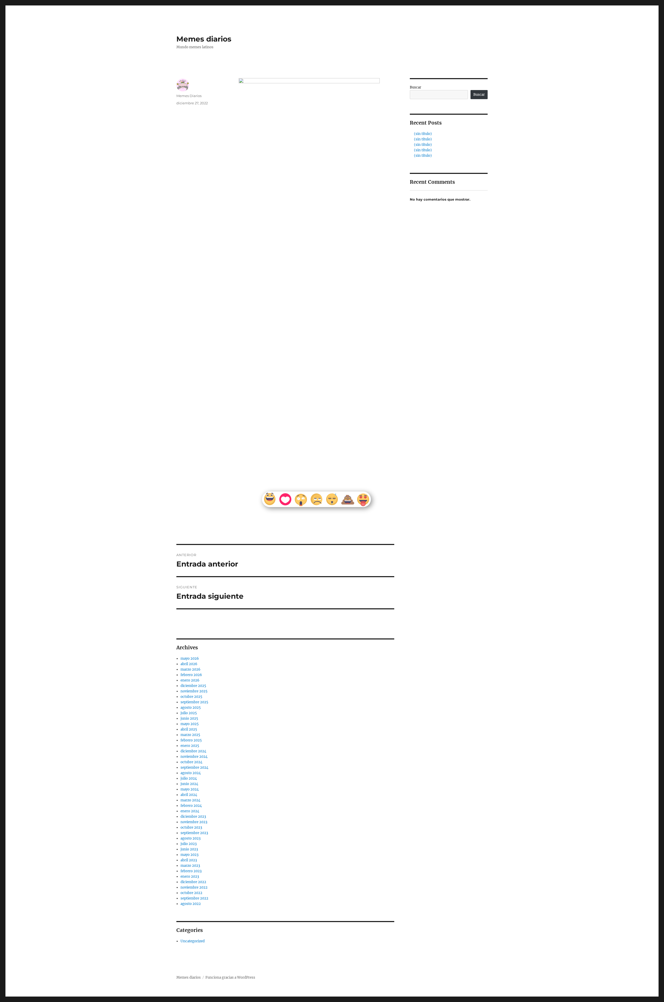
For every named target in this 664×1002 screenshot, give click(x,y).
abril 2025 (189, 729)
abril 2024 (189, 795)
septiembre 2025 (194, 702)
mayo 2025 (190, 724)
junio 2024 (189, 784)
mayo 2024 (190, 789)
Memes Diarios (189, 96)
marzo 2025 (190, 735)
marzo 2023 (190, 865)
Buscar (415, 87)
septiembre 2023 (194, 833)
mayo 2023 (189, 855)
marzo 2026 (190, 669)
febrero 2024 (191, 805)
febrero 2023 (191, 871)
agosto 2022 (191, 904)
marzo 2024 (190, 800)
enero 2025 (190, 746)
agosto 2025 (191, 707)
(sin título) (423, 134)
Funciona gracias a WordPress (230, 977)
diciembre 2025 (193, 686)
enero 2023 (190, 876)
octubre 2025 (191, 696)
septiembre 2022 (194, 898)
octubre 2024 (191, 762)
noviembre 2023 (194, 822)
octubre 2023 (191, 827)
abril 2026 (189, 664)
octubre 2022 (191, 893)
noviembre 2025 (194, 691)
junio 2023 (189, 849)
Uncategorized (193, 941)
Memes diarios (203, 39)
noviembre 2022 (194, 887)
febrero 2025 (191, 740)
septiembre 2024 (194, 767)
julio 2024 (189, 778)
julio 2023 (189, 844)
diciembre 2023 (193, 816)
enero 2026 (190, 680)
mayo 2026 (190, 658)
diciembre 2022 (193, 882)
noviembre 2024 (194, 756)
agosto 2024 (191, 773)
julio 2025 (189, 713)
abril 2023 (189, 860)
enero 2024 (190, 811)
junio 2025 (189, 718)
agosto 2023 (190, 838)
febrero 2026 (191, 675)
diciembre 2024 (193, 751)
